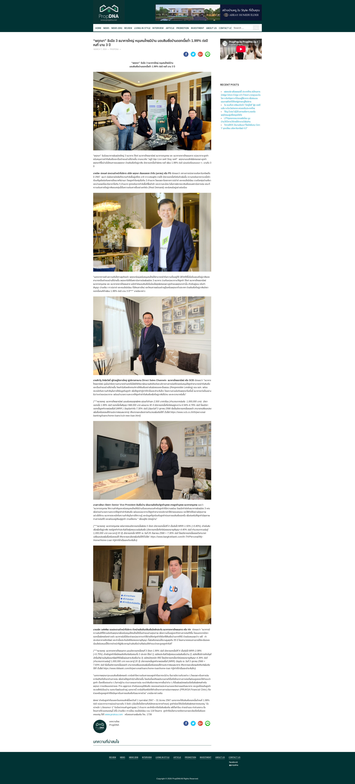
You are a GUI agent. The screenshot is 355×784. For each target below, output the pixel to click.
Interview (158, 28)
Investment (197, 28)
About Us (211, 28)
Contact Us (225, 28)
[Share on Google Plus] (200, 56)
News (106, 28)
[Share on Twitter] (193, 56)
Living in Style (162, 757)
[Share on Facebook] (185, 56)
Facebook (233, 762)
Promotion (182, 28)
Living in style (142, 28)
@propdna (233, 765)
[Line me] (207, 56)
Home (98, 28)
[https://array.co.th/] (208, 12)
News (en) (116, 28)
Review (128, 28)
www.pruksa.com (114, 714)
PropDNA (114, 49)
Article (170, 28)
